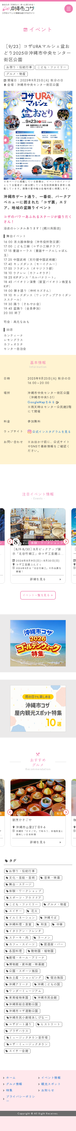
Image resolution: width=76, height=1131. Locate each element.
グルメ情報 (14, 1084)
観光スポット (51, 1084)
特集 (9, 1090)
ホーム (11, 1078)
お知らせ (47, 1090)
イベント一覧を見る (36, 595)
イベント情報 (51, 1078)
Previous (10, 541)
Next (66, 541)
